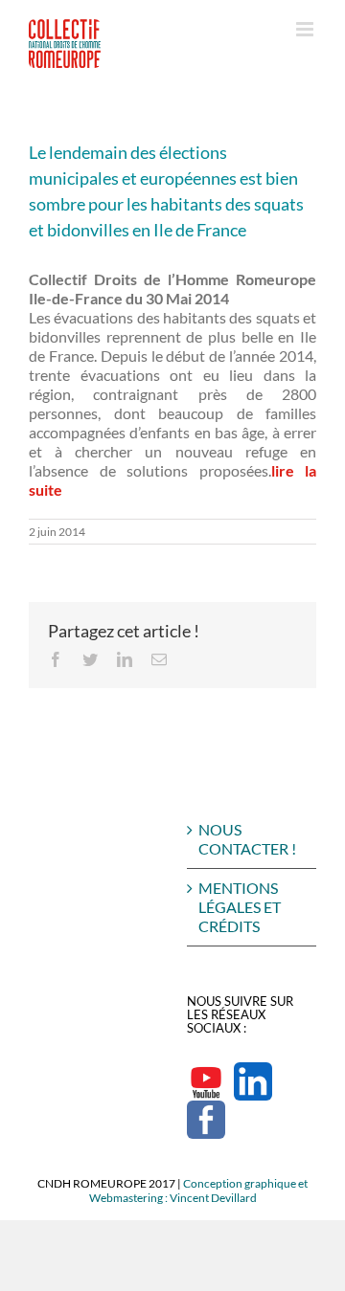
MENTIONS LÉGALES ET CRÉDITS (239, 907)
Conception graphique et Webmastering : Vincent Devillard (199, 1190)
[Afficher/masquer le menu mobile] (306, 29)
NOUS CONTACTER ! (247, 838)
